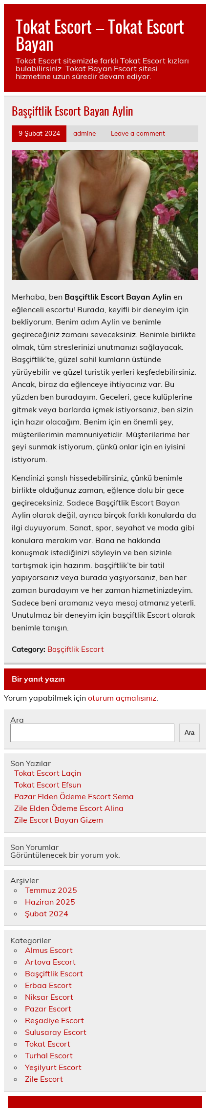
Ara (17, 720)
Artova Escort (50, 962)
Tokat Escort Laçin (47, 773)
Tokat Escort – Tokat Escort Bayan (100, 34)
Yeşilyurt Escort (53, 1067)
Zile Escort (44, 1079)
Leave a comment (138, 133)
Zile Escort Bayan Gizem (58, 820)
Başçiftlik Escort (75, 649)
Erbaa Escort (48, 985)
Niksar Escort (49, 997)
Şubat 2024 (46, 913)
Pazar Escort (48, 1008)
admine (84, 133)
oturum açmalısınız (122, 698)
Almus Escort (49, 950)
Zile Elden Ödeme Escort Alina (69, 808)
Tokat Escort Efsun (47, 784)
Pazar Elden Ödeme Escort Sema (74, 796)
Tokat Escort (47, 1044)
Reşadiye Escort (54, 1020)
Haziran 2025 (50, 902)
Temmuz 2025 (51, 890)
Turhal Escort (49, 1055)
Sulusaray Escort (55, 1032)
